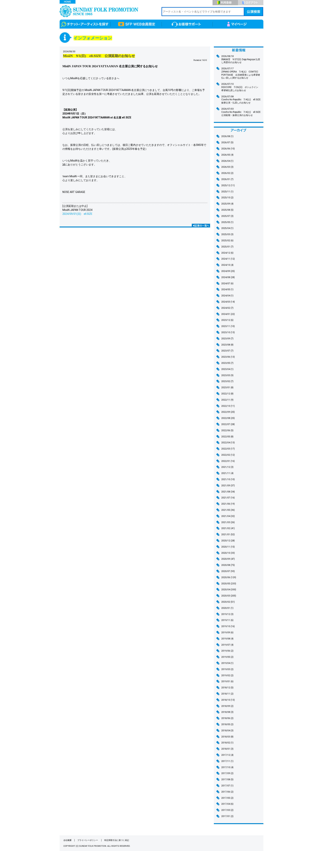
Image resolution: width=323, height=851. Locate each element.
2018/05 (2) (227, 724)
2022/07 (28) (228, 424)
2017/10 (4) (227, 767)
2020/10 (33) (228, 553)
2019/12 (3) (227, 614)
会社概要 (67, 840)
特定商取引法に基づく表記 (116, 840)
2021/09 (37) (228, 485)
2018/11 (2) (227, 693)
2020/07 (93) (228, 571)
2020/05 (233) (228, 583)
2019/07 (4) (227, 645)
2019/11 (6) (227, 620)
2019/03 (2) (227, 669)
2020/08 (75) (228, 565)
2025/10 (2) (227, 197)
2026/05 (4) (227, 155)
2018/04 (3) (227, 730)
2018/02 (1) (227, 742)
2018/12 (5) (227, 687)
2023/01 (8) (227, 387)
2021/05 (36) (228, 510)
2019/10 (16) (228, 626)
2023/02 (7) (227, 381)
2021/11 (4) (227, 473)
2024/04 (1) (227, 295)
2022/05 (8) (227, 436)
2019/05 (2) (227, 657)
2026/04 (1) (227, 161)
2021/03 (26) (228, 522)
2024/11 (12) (228, 259)
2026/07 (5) (227, 142)
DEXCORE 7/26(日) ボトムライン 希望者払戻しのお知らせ (240, 87)
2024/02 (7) (227, 308)
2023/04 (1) (227, 369)
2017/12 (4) (227, 755)
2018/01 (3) (227, 749)
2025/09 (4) (227, 203)
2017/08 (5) (227, 779)
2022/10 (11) (228, 406)
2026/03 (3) (227, 167)
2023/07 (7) (227, 350)
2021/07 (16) (228, 497)
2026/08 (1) (227, 136)
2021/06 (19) (228, 504)
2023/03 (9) (227, 375)
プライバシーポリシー (88, 840)
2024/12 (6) (227, 253)
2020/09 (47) (228, 559)
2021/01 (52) (228, 534)
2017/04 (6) (227, 804)
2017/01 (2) (227, 816)
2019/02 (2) (227, 675)
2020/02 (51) (228, 602)
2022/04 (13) (228, 442)
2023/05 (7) (227, 363)
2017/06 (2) (227, 791)
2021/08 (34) (228, 491)
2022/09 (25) (228, 412)
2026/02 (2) (227, 173)
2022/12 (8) (227, 393)
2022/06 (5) (227, 430)
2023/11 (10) (228, 326)
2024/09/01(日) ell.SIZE (77, 213)
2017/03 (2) (227, 810)
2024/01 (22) (228, 314)
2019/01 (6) (227, 681)
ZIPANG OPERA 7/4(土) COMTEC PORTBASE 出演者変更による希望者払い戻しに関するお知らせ (240, 73)
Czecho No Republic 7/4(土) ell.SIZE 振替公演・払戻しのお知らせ (242, 99)
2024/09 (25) (228, 271)
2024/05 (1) (227, 289)
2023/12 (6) (227, 320)
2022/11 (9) (227, 400)
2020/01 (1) (227, 608)
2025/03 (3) (227, 234)
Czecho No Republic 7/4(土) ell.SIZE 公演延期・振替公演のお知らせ (242, 112)
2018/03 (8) (227, 736)
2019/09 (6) (227, 632)
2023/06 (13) (228, 357)
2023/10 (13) (228, 332)
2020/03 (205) (228, 595)
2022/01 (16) (228, 461)
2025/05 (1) (227, 222)
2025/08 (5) (227, 210)
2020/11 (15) (228, 546)
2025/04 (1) (227, 228)
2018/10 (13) (228, 700)
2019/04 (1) (227, 663)
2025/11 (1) (227, 191)
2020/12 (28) (228, 540)
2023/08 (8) (227, 344)
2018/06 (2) (227, 718)
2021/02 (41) (228, 528)
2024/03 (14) (228, 301)
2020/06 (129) (228, 577)
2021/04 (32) (228, 516)
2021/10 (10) (228, 479)
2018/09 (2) (227, 706)
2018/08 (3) (227, 712)
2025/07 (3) (227, 216)
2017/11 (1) (227, 761)
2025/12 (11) (228, 185)
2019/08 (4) (227, 638)
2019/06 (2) (227, 651)
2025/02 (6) (227, 240)
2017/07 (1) (227, 785)
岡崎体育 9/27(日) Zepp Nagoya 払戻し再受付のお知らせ (240, 59)
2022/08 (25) (228, 418)
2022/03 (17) (228, 448)
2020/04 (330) (228, 589)
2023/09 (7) (227, 338)
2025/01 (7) (227, 246)
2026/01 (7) (227, 179)
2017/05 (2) (227, 798)
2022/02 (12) (228, 455)
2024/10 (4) (227, 265)
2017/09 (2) (227, 773)
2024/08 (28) (228, 277)
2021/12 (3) (227, 467)
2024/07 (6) (227, 283)
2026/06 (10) (228, 148)
